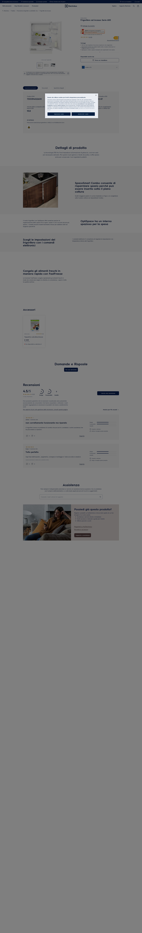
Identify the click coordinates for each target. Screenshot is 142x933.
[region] (71, 105)
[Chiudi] (96, 95)
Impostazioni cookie (59, 114)
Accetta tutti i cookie (83, 114)
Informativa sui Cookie (83, 108)
